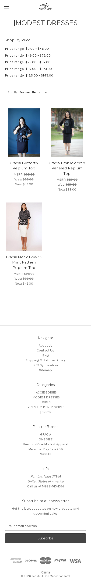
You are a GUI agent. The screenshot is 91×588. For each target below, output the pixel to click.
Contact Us (45, 350)
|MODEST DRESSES (46, 397)
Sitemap (45, 370)
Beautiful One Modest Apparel (45, 444)
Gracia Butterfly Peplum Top (24, 166)
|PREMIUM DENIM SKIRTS (45, 407)
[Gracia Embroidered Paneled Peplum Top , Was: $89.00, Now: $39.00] (67, 132)
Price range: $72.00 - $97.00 (27, 62)
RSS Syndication (45, 365)
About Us (45, 345)
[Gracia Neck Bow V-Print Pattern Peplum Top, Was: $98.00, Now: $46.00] (24, 226)
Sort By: (13, 92)
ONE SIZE (45, 439)
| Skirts (45, 412)
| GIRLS (45, 402)
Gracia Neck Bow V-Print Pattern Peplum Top (24, 262)
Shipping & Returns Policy (45, 360)
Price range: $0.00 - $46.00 (27, 48)
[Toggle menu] (6, 6)
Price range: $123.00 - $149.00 (29, 75)
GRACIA (45, 434)
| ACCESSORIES (45, 392)
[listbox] (34, 92)
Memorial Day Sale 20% (45, 449)
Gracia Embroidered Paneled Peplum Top (67, 168)
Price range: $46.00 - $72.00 (28, 55)
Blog (45, 355)
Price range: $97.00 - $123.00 (28, 69)
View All (45, 454)
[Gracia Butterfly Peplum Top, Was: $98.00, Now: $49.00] (24, 132)
